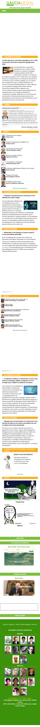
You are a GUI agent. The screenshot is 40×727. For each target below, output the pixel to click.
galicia (5, 624)
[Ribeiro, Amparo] (15, 686)
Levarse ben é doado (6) (10, 108)
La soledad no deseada (14, 162)
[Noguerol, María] (31, 686)
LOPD (4, 704)
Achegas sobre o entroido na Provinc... (17, 309)
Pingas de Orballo (12, 175)
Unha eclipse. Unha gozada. (13, 320)
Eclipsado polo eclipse (13, 135)
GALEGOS (20, 634)
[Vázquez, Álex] (23, 696)
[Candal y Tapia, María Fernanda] (31, 676)
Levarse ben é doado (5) (12, 314)
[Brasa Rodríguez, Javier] (23, 686)
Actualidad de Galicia (12, 57)
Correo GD (19, 704)
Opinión (7, 105)
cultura (17, 624)
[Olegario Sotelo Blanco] (15, 644)
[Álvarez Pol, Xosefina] (15, 696)
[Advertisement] (20, 34)
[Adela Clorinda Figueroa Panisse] (23, 664)
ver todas (20, 474)
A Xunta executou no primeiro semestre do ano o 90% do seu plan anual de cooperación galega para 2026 (20, 62)
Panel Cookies (20, 706)
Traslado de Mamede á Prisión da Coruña (20, 168)
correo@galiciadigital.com (13, 700)
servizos (34, 624)
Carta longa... (8, 304)
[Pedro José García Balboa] (8, 644)
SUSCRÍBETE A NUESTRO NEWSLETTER (20, 630)
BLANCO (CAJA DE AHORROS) (23, 454)
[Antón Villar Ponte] (31, 654)
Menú (4, 11)
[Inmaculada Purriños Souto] (23, 654)
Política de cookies (30, 704)
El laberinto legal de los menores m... (16, 299)
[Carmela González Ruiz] (8, 654)
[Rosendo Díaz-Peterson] (15, 664)
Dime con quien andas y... (14, 155)
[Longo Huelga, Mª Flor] (8, 686)
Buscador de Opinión (20, 188)
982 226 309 (27, 700)
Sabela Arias (20, 502)
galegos (11, 624)
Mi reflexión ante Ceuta (13, 182)
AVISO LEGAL (11, 704)
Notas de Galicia (10, 229)
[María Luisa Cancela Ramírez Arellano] (31, 644)
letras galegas (26, 624)
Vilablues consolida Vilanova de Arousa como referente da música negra (18, 196)
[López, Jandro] (8, 676)
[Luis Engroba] (15, 654)
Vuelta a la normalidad (12, 325)
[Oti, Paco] (23, 676)
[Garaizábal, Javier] (15, 676)
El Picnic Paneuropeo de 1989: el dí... (18, 142)
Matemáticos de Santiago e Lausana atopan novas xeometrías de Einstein (18, 233)
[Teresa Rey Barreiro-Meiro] (23, 644)
